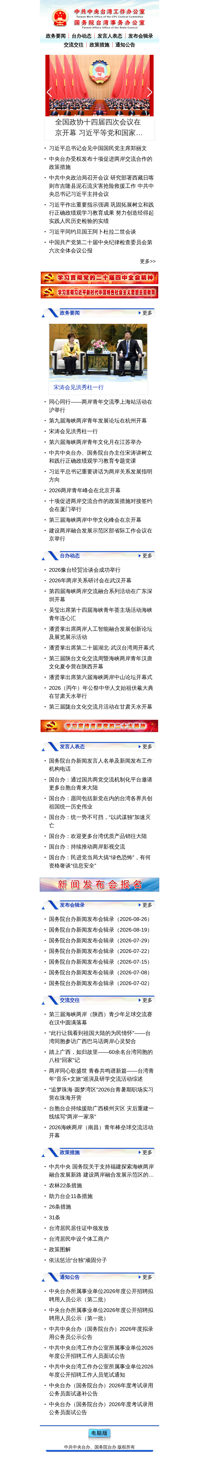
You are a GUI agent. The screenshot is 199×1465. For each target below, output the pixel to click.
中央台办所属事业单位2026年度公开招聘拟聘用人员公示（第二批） (101, 1304)
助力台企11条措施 (71, 1205)
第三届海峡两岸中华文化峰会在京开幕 (95, 529)
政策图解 (60, 1258)
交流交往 (74, 44)
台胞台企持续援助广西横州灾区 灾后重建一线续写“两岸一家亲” (101, 1121)
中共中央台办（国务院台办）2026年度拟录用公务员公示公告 (101, 1342)
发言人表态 (109, 35)
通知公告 (125, 44)
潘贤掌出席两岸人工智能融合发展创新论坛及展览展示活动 (100, 641)
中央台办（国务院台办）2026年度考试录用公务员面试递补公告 (101, 1398)
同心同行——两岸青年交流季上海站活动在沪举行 (100, 415)
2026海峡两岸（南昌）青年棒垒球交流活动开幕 (101, 1140)
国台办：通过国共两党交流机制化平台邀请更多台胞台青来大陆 (100, 792)
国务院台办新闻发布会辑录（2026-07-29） (101, 949)
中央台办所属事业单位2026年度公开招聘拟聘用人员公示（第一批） (101, 1323)
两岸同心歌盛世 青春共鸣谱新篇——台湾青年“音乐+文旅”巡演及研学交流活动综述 (101, 1083)
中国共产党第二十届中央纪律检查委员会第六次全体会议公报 (100, 246)
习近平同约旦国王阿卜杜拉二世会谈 (92, 232)
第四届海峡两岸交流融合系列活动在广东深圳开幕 (100, 604)
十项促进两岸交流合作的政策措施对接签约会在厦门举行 (100, 514)
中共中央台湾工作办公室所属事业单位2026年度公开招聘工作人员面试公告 (101, 1360)
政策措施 (99, 44)
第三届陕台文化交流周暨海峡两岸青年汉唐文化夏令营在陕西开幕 (100, 671)
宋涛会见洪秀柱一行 (73, 440)
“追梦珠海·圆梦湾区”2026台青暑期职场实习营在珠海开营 (101, 1102)
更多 (147, 313)
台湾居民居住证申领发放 (79, 1237)
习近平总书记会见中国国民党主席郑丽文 (98, 148)
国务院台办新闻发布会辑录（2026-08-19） (101, 938)
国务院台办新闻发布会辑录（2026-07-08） (101, 981)
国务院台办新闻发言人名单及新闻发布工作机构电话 (100, 773)
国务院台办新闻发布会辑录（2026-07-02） (101, 992)
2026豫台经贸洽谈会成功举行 (85, 578)
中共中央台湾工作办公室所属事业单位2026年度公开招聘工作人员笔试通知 (101, 1379)
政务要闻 (56, 35)
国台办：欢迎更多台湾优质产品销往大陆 (98, 845)
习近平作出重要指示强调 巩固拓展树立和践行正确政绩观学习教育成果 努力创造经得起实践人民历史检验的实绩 (101, 213)
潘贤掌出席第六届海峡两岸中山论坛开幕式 (100, 686)
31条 (54, 1226)
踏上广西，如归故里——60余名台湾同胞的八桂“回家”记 (101, 1065)
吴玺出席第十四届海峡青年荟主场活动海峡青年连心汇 (100, 623)
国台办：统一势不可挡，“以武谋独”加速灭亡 (100, 830)
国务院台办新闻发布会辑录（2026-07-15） (101, 971)
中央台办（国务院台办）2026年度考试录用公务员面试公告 (101, 1417)
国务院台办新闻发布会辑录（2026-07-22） (101, 960)
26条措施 (60, 1215)
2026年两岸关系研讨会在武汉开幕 (90, 589)
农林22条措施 (65, 1194)
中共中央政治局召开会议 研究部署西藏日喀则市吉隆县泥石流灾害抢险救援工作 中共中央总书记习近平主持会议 (101, 186)
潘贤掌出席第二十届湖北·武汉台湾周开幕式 (101, 656)
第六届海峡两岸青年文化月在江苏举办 (98, 391)
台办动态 (82, 35)
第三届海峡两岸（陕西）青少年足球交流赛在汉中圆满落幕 (100, 1027)
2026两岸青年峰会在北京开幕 (85, 499)
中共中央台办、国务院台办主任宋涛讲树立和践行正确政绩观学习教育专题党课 (100, 465)
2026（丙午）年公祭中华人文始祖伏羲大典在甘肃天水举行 (101, 701)
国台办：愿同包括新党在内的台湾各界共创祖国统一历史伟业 (100, 811)
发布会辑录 (140, 35)
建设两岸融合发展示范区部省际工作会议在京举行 (100, 543)
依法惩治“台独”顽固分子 (78, 1269)
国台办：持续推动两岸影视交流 (87, 855)
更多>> (148, 261)
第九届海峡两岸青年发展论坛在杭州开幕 (98, 429)
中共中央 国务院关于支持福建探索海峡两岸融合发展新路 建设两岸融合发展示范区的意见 (101, 1180)
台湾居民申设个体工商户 (79, 1247)
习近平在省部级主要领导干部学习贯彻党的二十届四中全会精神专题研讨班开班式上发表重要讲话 (98, 128)
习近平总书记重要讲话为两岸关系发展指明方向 (100, 484)
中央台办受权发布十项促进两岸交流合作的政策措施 (100, 163)
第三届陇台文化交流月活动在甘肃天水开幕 (100, 715)
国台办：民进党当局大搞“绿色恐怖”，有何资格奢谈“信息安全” (100, 870)
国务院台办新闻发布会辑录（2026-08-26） (101, 928)
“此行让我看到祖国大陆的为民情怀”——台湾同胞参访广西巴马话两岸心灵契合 (100, 1046)
